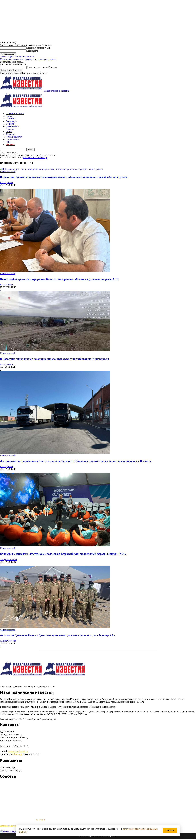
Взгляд (9, 116)
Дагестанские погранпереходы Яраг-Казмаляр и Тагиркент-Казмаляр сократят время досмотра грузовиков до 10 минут (75, 460)
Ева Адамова (6, 182)
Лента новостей (7, 171)
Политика (10, 118)
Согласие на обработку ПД (11, 826)
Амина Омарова (8, 641)
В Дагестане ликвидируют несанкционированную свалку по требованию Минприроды (54, 358)
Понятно (170, 830)
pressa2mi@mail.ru (18, 751)
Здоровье (10, 134)
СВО (8, 142)
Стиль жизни (12, 139)
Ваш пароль (32, 51)
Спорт (9, 131)
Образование (12, 126)
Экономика (11, 121)
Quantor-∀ (40, 820)
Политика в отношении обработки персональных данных (28, 59)
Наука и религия (14, 137)
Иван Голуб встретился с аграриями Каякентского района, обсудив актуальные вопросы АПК (59, 279)
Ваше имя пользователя (38, 48)
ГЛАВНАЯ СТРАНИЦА (35, 157)
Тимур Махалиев (8, 559)
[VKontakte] (7, 785)
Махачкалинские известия (27, 692)
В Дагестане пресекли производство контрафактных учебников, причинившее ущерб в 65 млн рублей (63, 176)
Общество (11, 124)
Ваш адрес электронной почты (42, 67)
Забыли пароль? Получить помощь (17, 56)
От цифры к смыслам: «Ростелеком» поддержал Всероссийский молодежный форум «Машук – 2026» (63, 553)
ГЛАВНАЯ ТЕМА (15, 113)
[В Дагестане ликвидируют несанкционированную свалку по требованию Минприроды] (55, 350)
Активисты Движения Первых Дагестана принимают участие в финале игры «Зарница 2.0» (57, 635)
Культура (10, 129)
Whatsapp (17, 754)
